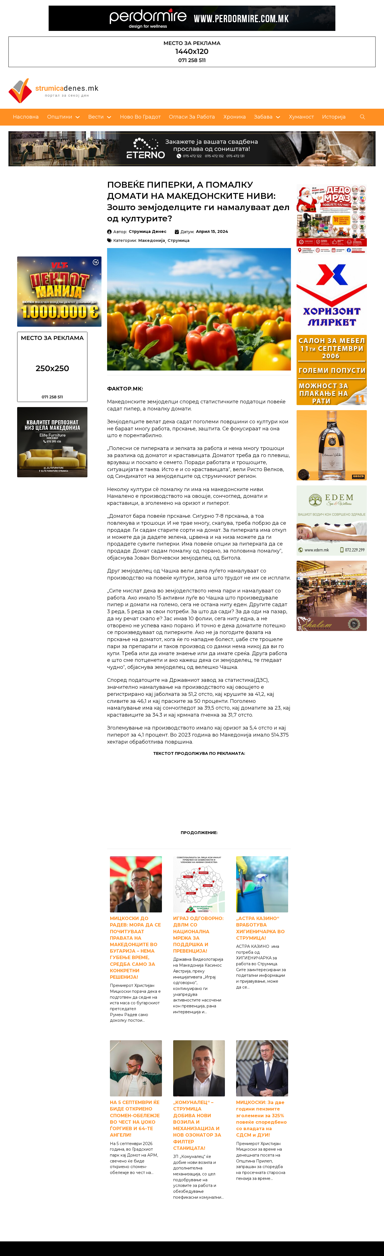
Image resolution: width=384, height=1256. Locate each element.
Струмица (178, 241)
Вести (96, 117)
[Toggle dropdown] (77, 117)
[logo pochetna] (53, 90)
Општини (59, 117)
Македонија (151, 241)
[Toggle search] (362, 117)
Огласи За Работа (192, 117)
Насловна (26, 117)
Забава (263, 117)
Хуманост (301, 117)
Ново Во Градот (140, 117)
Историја (334, 117)
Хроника (234, 117)
